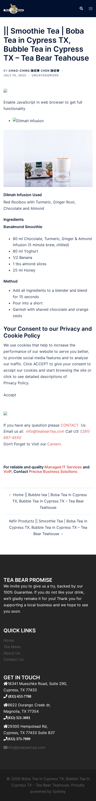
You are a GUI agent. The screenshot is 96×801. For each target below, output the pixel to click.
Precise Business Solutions (53, 471)
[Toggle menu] (91, 8)
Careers (54, 444)
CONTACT (70, 425)
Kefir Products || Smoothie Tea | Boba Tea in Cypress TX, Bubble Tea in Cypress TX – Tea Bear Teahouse (48, 527)
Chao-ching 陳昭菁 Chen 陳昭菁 (34, 70)
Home (8, 640)
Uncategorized (45, 75)
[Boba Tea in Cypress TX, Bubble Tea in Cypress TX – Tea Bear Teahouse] (13, 8)
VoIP (7, 471)
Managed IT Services (63, 467)
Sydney (59, 791)
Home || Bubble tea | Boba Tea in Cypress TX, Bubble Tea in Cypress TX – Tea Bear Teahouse (49, 501)
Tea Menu (12, 646)
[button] (81, 9)
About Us (11, 653)
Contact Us (13, 659)
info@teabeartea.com (44, 431)
